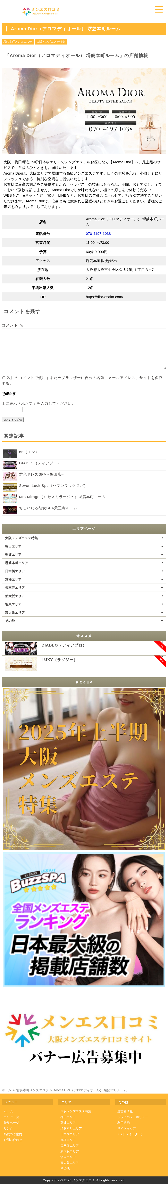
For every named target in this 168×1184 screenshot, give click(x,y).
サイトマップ (126, 1128)
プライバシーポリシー (132, 1117)
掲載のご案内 (13, 1134)
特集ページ (11, 1122)
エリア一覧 (11, 1117)
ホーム (8, 1111)
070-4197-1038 (98, 234)
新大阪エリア (15, 596)
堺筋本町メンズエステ (17, 41)
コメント (12, 325)
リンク (8, 1128)
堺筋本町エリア (16, 563)
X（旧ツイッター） (130, 1134)
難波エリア (13, 554)
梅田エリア (13, 546)
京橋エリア (13, 579)
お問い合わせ (13, 1140)
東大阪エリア (15, 612)
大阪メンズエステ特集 (50, 41)
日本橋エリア (15, 571)
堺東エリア (13, 604)
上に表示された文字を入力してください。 (39, 403)
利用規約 (123, 1122)
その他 (10, 620)
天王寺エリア (15, 587)
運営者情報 (125, 1111)
